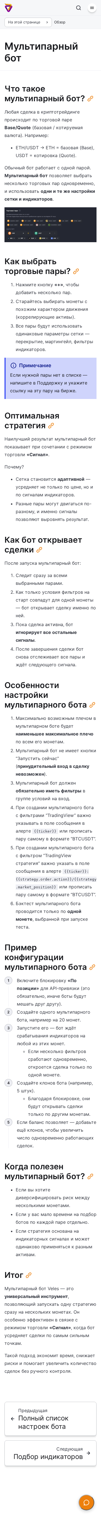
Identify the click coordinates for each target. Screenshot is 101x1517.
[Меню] (92, 7)
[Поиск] (78, 7)
